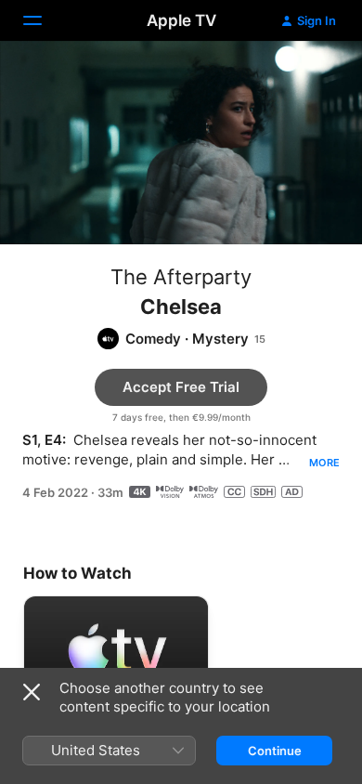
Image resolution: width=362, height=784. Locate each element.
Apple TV (181, 20)
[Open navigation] (43, 20)
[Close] (31, 692)
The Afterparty (181, 277)
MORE (324, 462)
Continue (275, 750)
